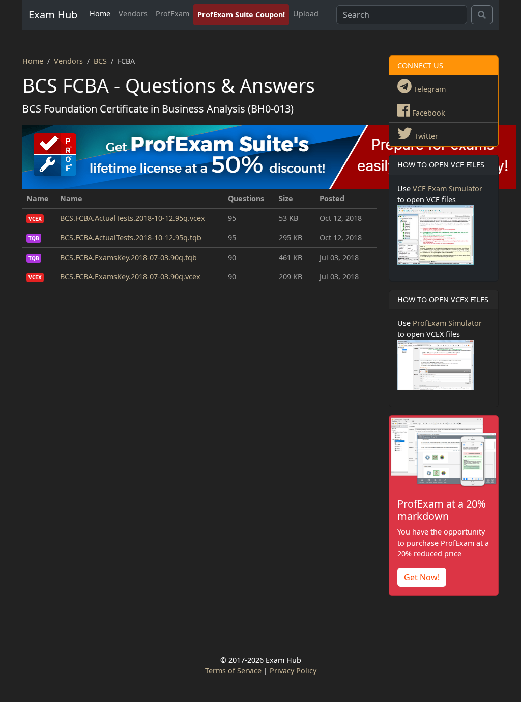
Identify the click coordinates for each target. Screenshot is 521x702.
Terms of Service (233, 671)
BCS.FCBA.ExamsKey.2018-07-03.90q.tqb (128, 257)
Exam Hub (52, 14)
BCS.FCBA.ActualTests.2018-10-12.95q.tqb (130, 237)
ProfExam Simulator (447, 323)
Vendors (133, 13)
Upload (306, 13)
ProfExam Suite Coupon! (241, 14)
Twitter (425, 136)
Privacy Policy (293, 671)
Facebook (427, 113)
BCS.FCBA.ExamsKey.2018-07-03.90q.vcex (130, 277)
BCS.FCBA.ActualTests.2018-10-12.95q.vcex (132, 218)
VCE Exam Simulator (447, 188)
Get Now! (422, 577)
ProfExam (172, 13)
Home (100, 13)
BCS (100, 61)
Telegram (429, 89)
